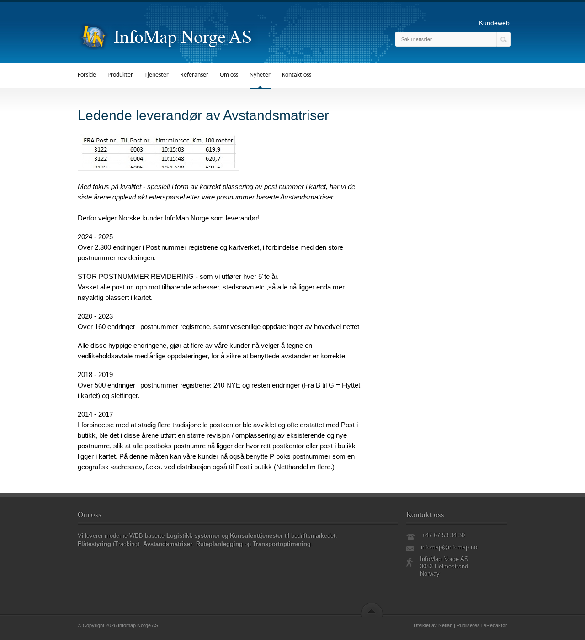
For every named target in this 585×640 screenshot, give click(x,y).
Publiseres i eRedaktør (482, 625)
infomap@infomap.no (449, 547)
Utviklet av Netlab (433, 625)
